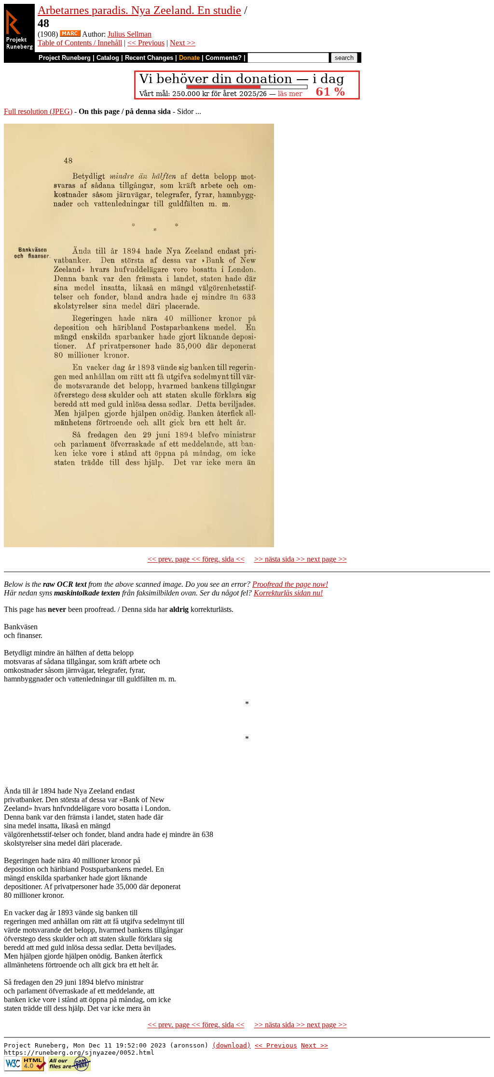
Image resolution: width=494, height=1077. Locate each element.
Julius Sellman (129, 34)
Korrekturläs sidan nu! (288, 593)
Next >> (182, 43)
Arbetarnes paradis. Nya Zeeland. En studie (139, 10)
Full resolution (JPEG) (38, 111)
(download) (231, 1045)
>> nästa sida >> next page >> (300, 559)
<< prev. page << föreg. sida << (196, 559)
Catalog (107, 57)
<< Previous (146, 43)
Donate (189, 57)
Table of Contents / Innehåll (80, 43)
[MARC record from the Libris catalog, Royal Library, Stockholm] (70, 34)
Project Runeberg (65, 57)
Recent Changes (149, 57)
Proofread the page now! (290, 584)
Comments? (224, 57)
